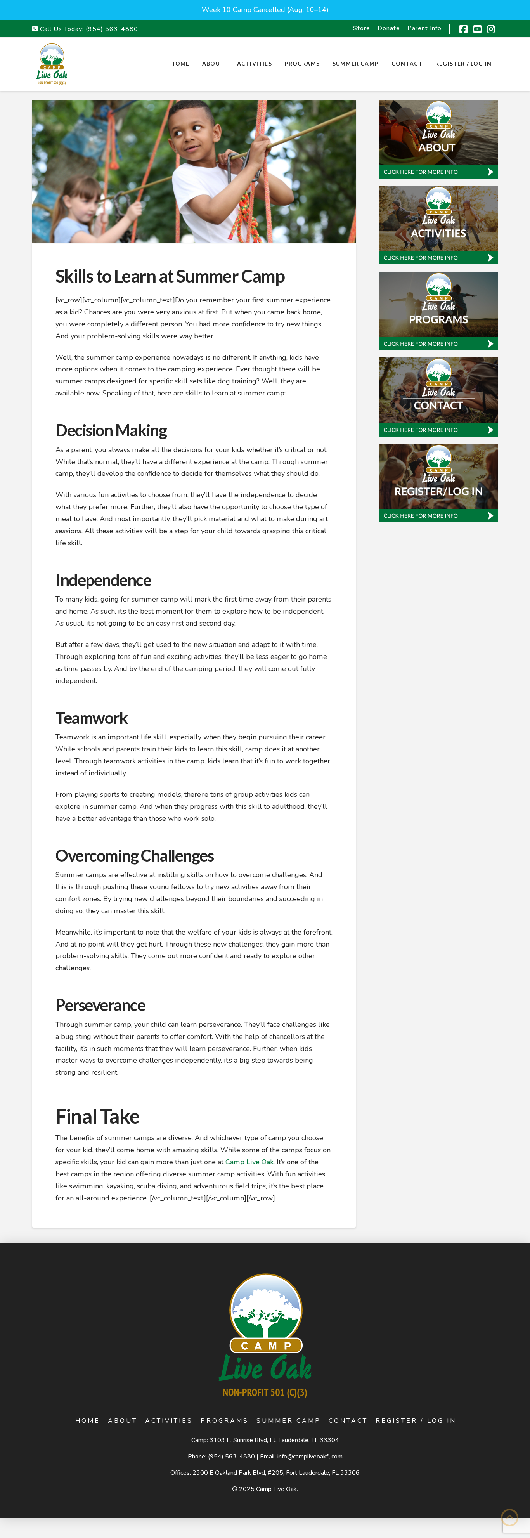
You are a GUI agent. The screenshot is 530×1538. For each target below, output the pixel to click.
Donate (389, 28)
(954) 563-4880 (112, 29)
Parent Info (424, 28)
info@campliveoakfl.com (310, 1456)
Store (361, 28)
